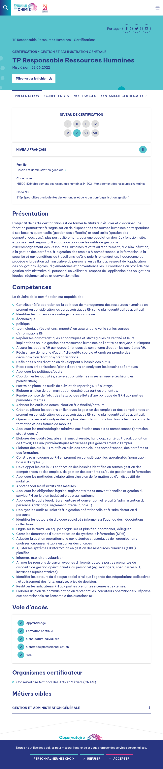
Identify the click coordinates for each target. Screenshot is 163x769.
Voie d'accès (85, 96)
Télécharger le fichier (31, 78)
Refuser (93, 758)
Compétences (56, 96)
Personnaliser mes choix (54, 758)
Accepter (121, 758)
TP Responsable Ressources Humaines (41, 40)
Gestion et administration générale (40, 170)
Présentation (27, 96)
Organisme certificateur (124, 96)
